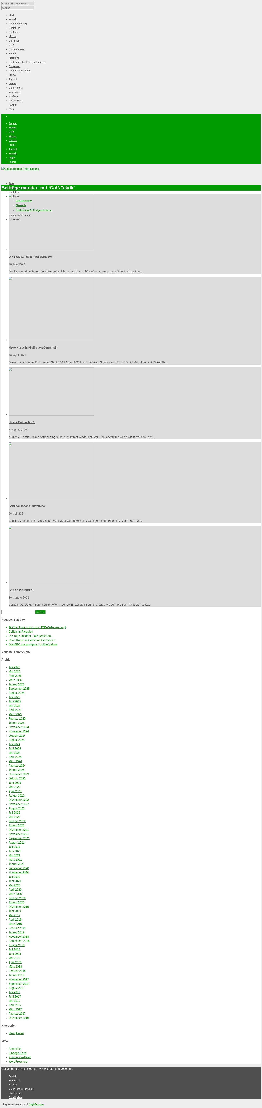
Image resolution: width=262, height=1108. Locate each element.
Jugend (13, 149)
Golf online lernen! (21, 589)
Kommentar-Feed (20, 1057)
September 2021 (19, 838)
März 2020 (15, 893)
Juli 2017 (14, 992)
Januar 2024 (16, 769)
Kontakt (13, 153)
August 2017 (17, 988)
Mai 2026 (14, 671)
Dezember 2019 (19, 906)
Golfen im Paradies (21, 631)
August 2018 (17, 945)
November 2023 (19, 774)
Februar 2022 (17, 821)
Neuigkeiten (16, 1033)
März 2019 (15, 923)
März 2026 (15, 680)
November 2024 (19, 731)
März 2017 (15, 1009)
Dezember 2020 (19, 868)
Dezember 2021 (19, 829)
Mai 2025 (14, 705)
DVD (11, 131)
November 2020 (19, 872)
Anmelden (15, 1048)
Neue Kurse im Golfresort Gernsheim (33, 347)
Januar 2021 (16, 863)
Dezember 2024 (19, 727)
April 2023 (15, 791)
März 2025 (15, 714)
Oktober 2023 (17, 778)
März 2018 (15, 966)
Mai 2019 (14, 915)
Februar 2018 (17, 970)
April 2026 (15, 675)
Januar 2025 (16, 722)
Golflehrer (14, 191)
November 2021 (19, 834)
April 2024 (15, 757)
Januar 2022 (16, 825)
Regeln (13, 123)
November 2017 (19, 979)
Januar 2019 (16, 932)
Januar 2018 (16, 975)
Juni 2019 (15, 911)
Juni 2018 (15, 953)
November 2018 (19, 936)
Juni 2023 (15, 782)
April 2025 (15, 710)
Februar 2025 (17, 718)
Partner (13, 1084)
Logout (12, 161)
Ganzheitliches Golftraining (27, 505)
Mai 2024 (14, 752)
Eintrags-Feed (18, 1053)
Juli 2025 (14, 697)
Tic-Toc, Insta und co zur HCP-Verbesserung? (37, 627)
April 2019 (15, 919)
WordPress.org (18, 1061)
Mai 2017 (14, 1000)
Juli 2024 (14, 744)
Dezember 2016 (19, 1017)
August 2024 (17, 739)
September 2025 (19, 688)
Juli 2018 (14, 949)
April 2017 (15, 1005)
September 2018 (19, 940)
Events (12, 127)
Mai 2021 (14, 855)
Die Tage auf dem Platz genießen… (32, 256)
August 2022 (17, 808)
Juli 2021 (14, 846)
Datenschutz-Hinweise (21, 1088)
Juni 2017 (15, 996)
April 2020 (15, 889)
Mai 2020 (14, 885)
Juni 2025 (15, 701)
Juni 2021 (15, 851)
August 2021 (17, 842)
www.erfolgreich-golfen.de (55, 1068)
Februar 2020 (17, 898)
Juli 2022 (14, 812)
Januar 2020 (16, 902)
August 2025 (17, 692)
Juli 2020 (14, 876)
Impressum (15, 1080)
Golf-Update (15, 1097)
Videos (12, 136)
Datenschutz (16, 1093)
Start (11, 183)
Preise (12, 144)
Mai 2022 (14, 816)
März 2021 (15, 859)
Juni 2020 (15, 881)
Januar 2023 (16, 795)
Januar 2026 (16, 684)
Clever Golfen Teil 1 (22, 422)
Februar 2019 (17, 928)
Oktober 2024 (17, 735)
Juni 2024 (15, 748)
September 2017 (19, 983)
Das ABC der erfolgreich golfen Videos (33, 644)
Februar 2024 (17, 765)
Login (12, 157)
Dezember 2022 (19, 799)
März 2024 (15, 761)
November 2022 (19, 804)
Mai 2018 (14, 958)
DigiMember (36, 1104)
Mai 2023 (14, 787)
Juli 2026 (14, 667)
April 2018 (15, 962)
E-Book (13, 140)
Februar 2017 (17, 1013)
